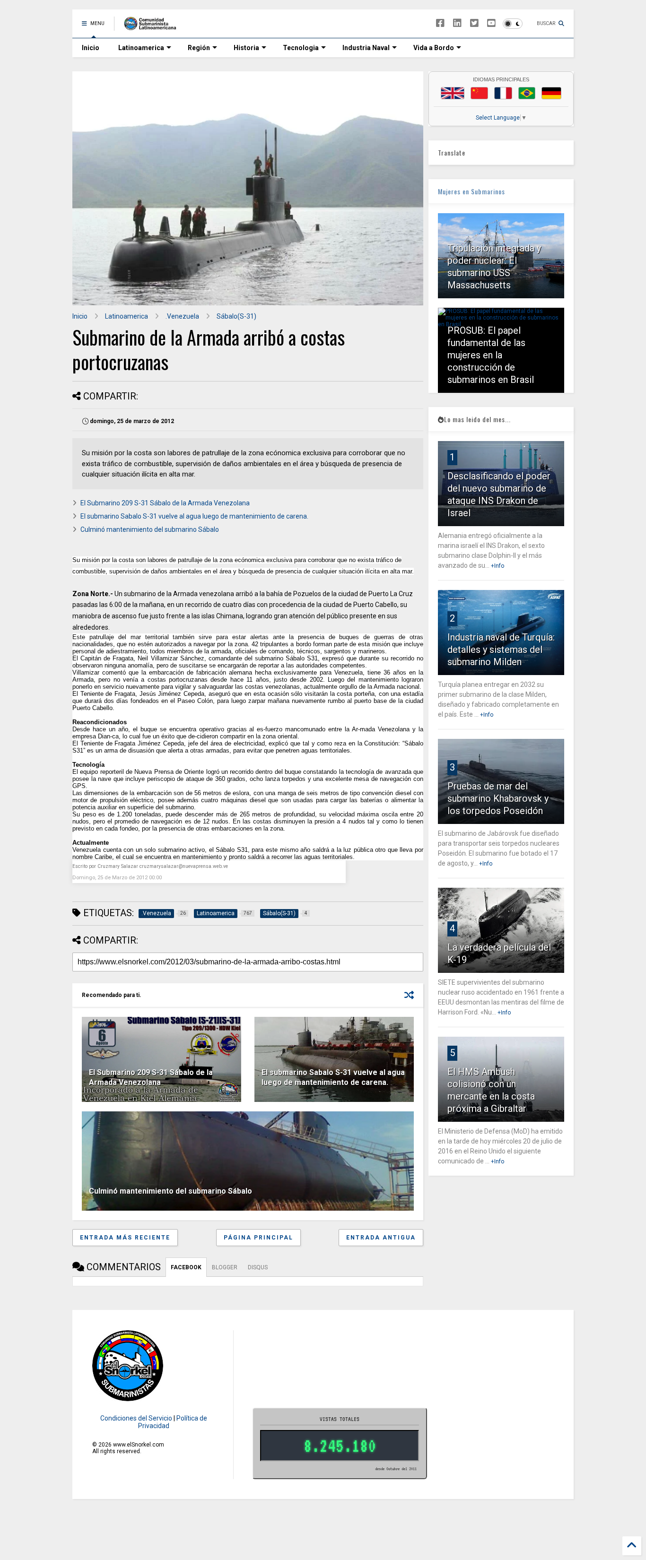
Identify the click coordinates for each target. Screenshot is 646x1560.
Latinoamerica (141, 48)
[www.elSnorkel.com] (153, 26)
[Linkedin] (457, 23)
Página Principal (258, 1237)
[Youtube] (491, 23)
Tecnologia (301, 48)
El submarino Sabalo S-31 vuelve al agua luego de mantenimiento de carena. (194, 516)
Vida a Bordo (433, 48)
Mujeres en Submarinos (471, 191)
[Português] (526, 93)
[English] (452, 93)
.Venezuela (182, 316)
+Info (497, 566)
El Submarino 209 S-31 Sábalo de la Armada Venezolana (165, 503)
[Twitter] (474, 23)
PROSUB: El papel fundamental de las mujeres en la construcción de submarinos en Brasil (490, 355)
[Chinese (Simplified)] (480, 93)
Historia (246, 48)
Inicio (90, 48)
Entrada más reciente (125, 1237)
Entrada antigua (381, 1237)
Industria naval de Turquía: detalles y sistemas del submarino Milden (501, 649)
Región (199, 48)
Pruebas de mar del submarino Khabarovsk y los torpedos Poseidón (498, 798)
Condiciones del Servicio (136, 1418)
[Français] (503, 93)
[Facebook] (440, 23)
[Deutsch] (551, 93)
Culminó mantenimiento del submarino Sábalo (149, 529)
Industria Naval (366, 48)
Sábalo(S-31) (236, 316)
